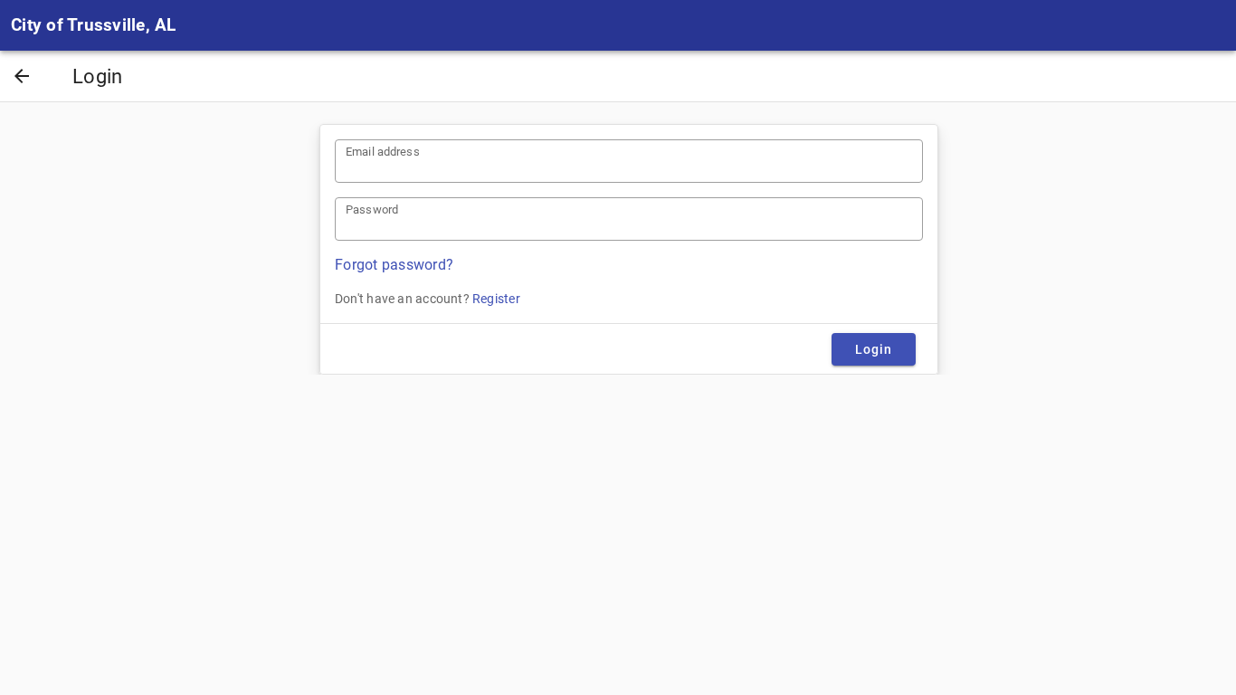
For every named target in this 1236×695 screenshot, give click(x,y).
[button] (21, 77)
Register (496, 298)
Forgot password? (394, 264)
